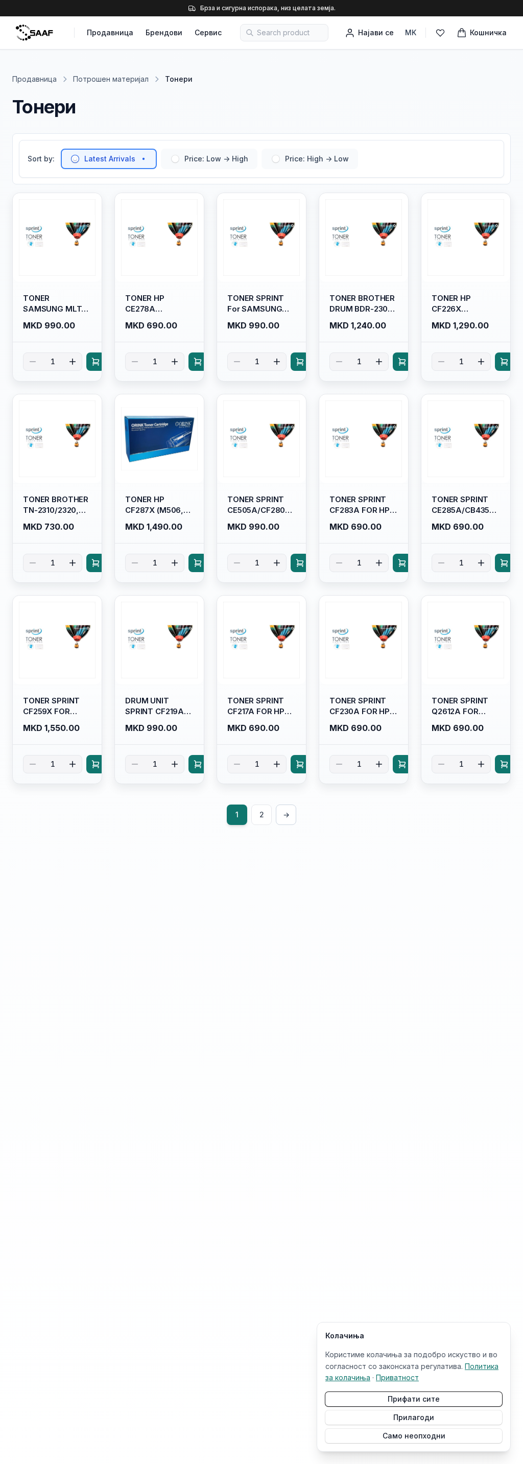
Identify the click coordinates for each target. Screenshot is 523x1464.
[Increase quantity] (72, 361)
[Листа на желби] (440, 32)
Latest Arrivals (109, 158)
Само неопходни (414, 1435)
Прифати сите (414, 1399)
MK (410, 32)
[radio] (75, 159)
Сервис (208, 32)
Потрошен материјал (111, 79)
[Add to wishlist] (89, 205)
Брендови (164, 32)
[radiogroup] (209, 159)
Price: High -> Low (317, 158)
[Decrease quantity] (32, 361)
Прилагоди (413, 1417)
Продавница (110, 32)
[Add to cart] (95, 361)
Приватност (397, 1377)
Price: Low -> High (216, 158)
